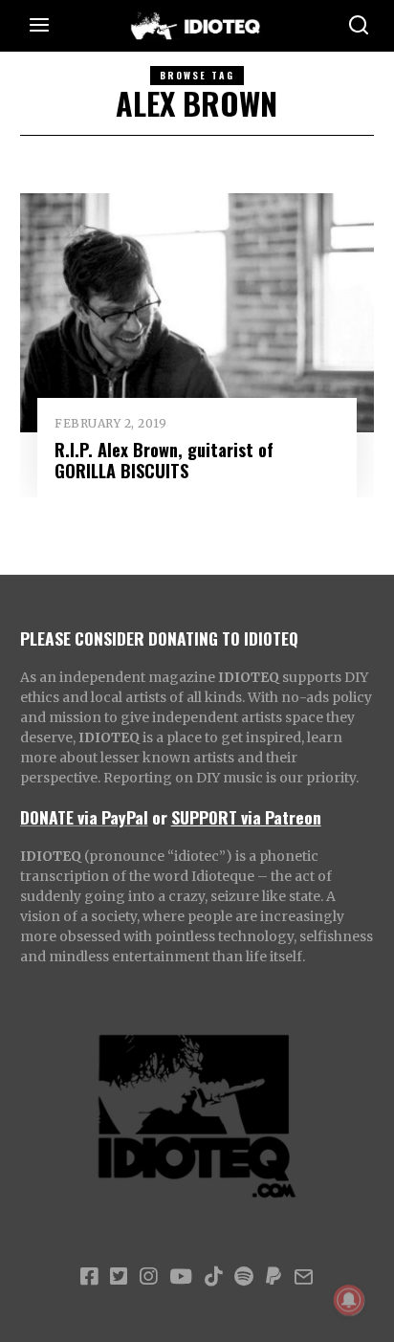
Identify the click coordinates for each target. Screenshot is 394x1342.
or (159, 816)
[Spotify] (244, 1276)
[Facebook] (89, 1276)
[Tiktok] (213, 1276)
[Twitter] (118, 1276)
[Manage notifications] (349, 1300)
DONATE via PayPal (84, 816)
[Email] (303, 1276)
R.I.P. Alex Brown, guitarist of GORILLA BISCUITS (164, 459)
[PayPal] (273, 1276)
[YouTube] (180, 1276)
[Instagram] (148, 1276)
